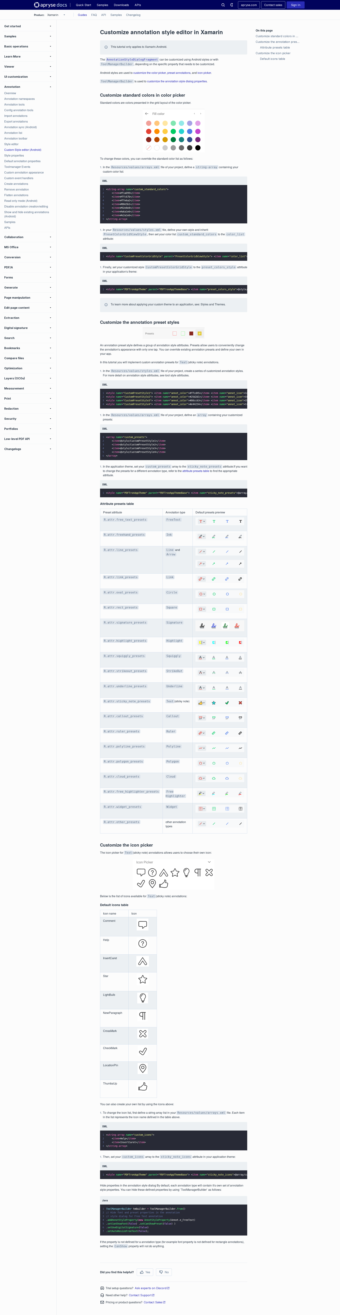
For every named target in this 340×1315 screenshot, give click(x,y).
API (103, 15)
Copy (239, 217)
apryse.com (249, 5)
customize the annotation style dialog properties (177, 81)
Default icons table (272, 59)
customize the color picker (149, 73)
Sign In (295, 5)
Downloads (121, 5)
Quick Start (83, 5)
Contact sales (273, 5)
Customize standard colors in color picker (278, 36)
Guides (82, 15)
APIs (138, 5)
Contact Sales (153, 1302)
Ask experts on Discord (150, 1288)
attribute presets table (195, 471)
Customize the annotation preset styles (278, 42)
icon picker (204, 73)
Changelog (133, 15)
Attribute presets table (275, 47)
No (167, 1272)
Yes (147, 1272)
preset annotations (179, 73)
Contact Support (140, 1295)
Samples (102, 5)
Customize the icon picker (273, 53)
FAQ (94, 15)
